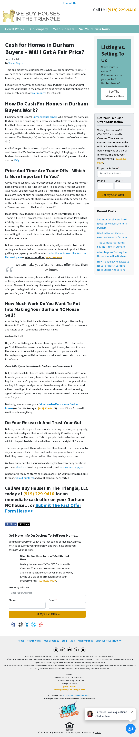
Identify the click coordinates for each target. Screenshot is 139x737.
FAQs (72, 640)
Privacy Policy (85, 640)
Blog (64, 640)
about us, (21, 467)
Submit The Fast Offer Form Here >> (43, 508)
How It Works (14, 29)
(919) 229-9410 (121, 10)
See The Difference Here (114, 93)
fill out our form (24, 478)
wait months (38, 93)
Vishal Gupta (15, 63)
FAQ (16, 160)
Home (21, 640)
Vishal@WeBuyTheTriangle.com (69, 689)
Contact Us (69, 3)
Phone (12, 600)
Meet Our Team (63, 29)
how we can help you (71, 467)
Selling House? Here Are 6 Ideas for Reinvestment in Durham (112, 224)
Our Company (38, 29)
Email (53, 600)
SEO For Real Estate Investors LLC (77, 695)
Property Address (20, 587)
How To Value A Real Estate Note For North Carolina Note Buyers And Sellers (113, 266)
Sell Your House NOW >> (109, 640)
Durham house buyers (45, 117)
